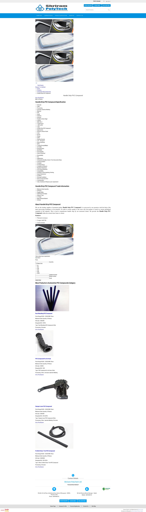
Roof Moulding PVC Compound (43, 313)
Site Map (94, 506)
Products (39, 90)
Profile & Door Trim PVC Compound (45, 451)
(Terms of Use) (140, 509)
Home (38, 88)
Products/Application (61, 15)
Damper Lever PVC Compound (43, 406)
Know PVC (71, 15)
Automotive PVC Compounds (44, 92)
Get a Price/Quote (39, 97)
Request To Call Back (40, 87)
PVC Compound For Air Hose (43, 359)
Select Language (96, 1)
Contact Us (79, 15)
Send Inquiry (40, 85)
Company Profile (48, 15)
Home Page (39, 15)
